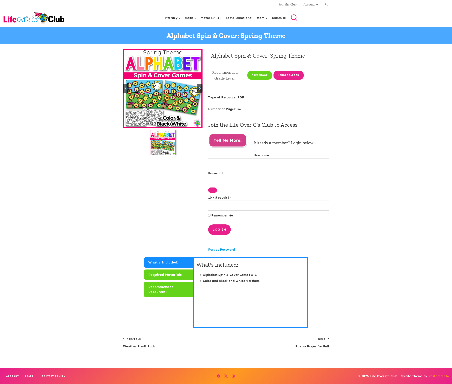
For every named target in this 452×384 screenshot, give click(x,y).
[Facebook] (219, 376)
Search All (279, 18)
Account (12, 376)
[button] (327, 4)
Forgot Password (221, 249)
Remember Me (221, 215)
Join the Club (288, 4)
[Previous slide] (126, 88)
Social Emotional (239, 18)
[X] (226, 376)
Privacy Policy (54, 376)
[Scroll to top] (443, 370)
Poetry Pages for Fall (312, 342)
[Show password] (212, 190)
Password (215, 173)
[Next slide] (200, 88)
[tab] (169, 262)
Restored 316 (439, 376)
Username (261, 155)
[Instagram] (233, 376)
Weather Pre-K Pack (139, 342)
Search (30, 376)
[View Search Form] (294, 18)
